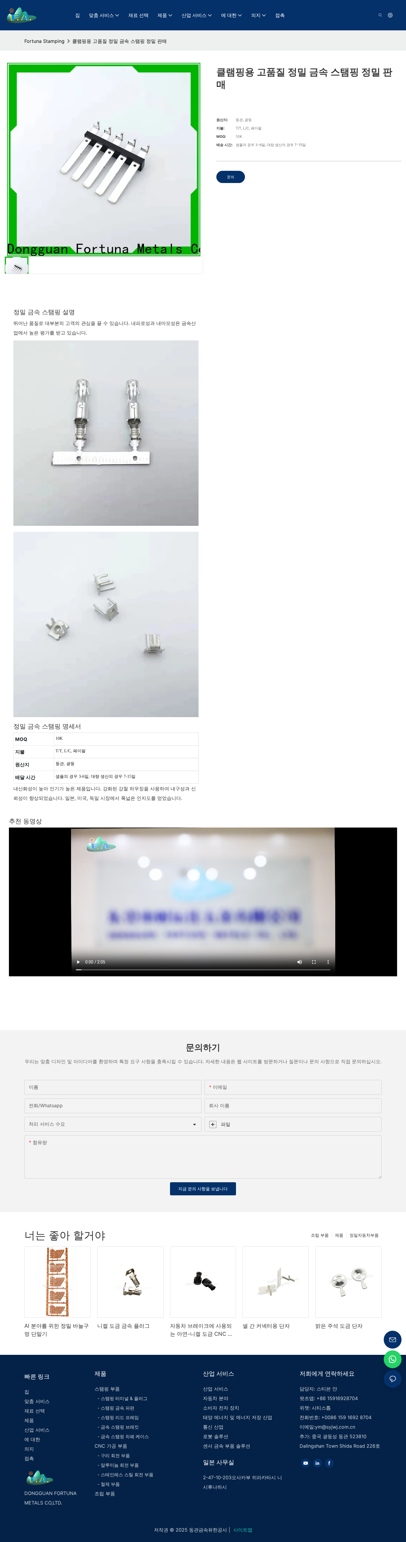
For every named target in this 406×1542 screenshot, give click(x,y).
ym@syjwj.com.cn (335, 1427)
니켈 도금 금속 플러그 (123, 1326)
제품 (339, 1235)
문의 (230, 177)
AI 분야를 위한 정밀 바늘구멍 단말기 (56, 1330)
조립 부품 (320, 1235)
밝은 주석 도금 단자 (339, 1326)
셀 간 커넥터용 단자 (266, 1326)
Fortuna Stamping (44, 41)
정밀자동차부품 (364, 1235)
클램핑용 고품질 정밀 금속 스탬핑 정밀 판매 (119, 41)
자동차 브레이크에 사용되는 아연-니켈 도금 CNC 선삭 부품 (201, 1330)
